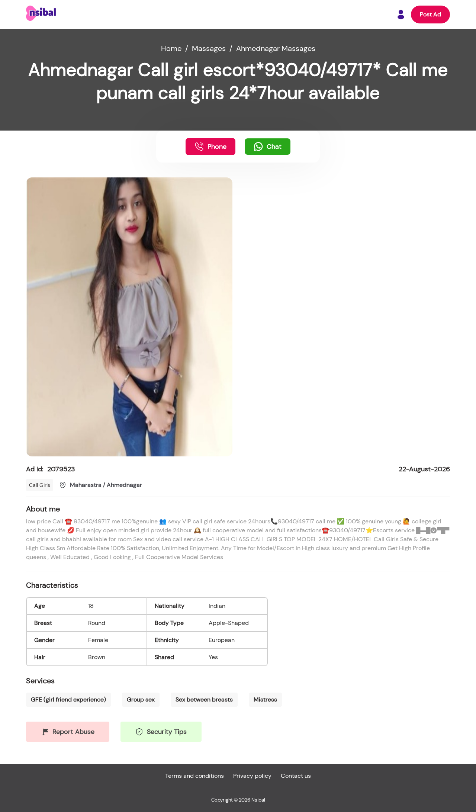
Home (171, 48)
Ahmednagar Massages (275, 48)
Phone (217, 146)
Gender (44, 640)
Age (39, 606)
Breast (43, 623)
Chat (274, 146)
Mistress (265, 699)
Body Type (169, 623)
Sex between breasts (204, 699)
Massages (209, 48)
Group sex (141, 699)
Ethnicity (167, 640)
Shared (164, 657)
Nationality (169, 606)
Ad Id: (50, 469)
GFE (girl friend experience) (68, 699)
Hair (39, 657)
